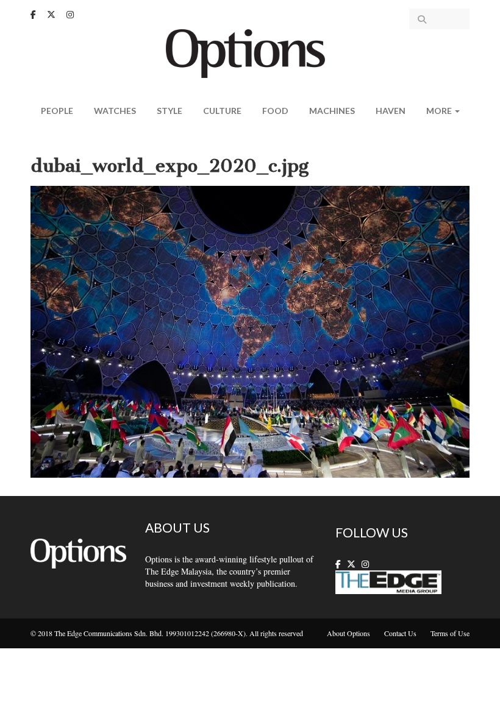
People (57, 110)
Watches (115, 110)
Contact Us (400, 633)
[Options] (250, 52)
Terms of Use (450, 633)
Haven (390, 110)
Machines (332, 110)
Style (169, 110)
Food (275, 110)
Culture (222, 110)
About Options (348, 633)
